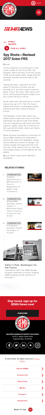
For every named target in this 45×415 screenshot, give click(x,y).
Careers (22, 394)
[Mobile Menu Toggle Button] (39, 12)
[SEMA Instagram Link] (37, 345)
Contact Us (22, 375)
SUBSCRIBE (22, 313)
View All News (18, 48)
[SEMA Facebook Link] (8, 345)
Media (23, 388)
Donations (23, 401)
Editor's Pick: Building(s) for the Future (21, 266)
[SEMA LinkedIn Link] (22, 345)
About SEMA (22, 369)
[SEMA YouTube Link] (29, 345)
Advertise (23, 381)
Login (38, 3)
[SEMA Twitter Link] (15, 345)
